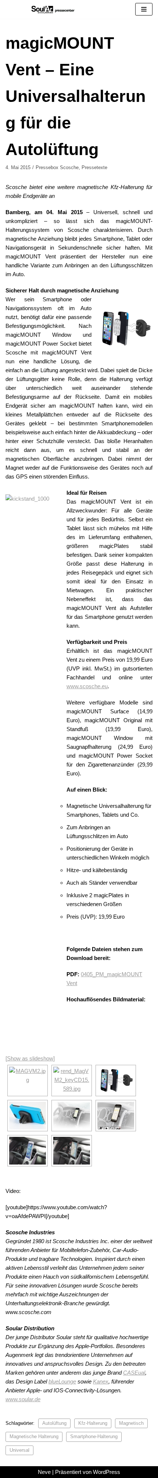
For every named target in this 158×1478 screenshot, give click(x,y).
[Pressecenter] (52, 9)
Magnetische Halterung (34, 1436)
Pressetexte (94, 167)
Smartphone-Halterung (94, 1436)
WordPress (106, 1472)
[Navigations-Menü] (143, 9)
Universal (19, 1450)
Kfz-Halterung (92, 1423)
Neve (44, 1472)
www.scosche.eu (87, 686)
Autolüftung (54, 1423)
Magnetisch (131, 1423)
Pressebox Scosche (57, 167)
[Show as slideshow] (30, 1058)
